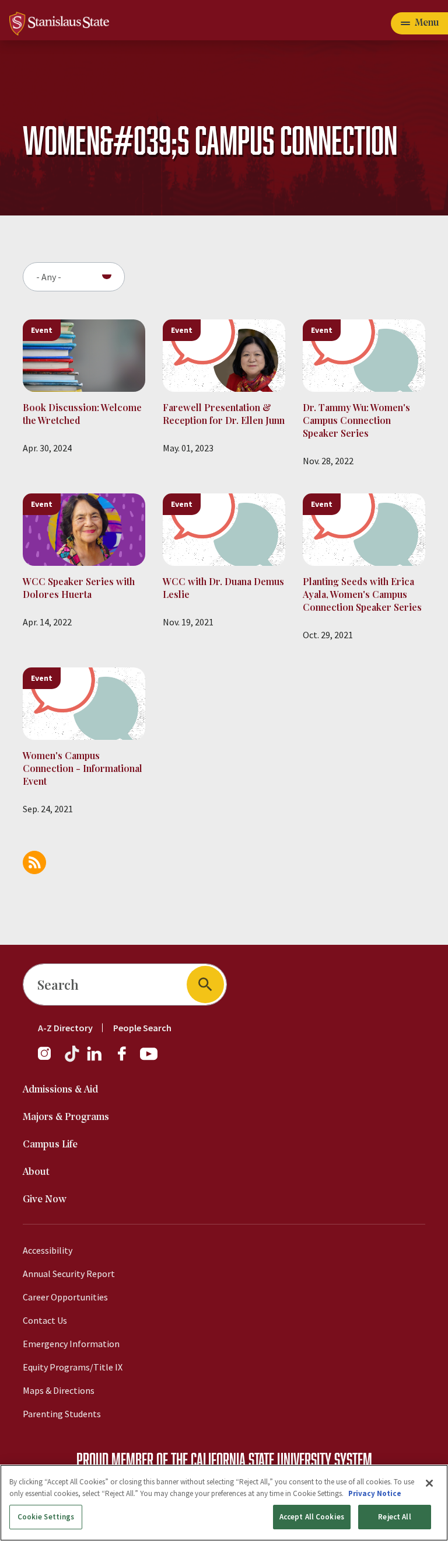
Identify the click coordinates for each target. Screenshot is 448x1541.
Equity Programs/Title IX (73, 1367)
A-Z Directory (65, 1028)
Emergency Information (71, 1343)
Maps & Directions (58, 1390)
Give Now (44, 1199)
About (36, 1172)
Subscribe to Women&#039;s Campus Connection (34, 862)
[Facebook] (126, 1059)
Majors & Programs (66, 1117)
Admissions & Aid (60, 1089)
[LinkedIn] (95, 1059)
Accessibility (47, 1250)
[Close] (429, 1483)
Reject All (394, 1517)
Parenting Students (62, 1414)
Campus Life (50, 1144)
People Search (142, 1028)
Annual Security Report (69, 1273)
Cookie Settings (46, 1517)
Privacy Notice (374, 1493)
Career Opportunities (65, 1297)
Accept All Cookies (311, 1517)
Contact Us (45, 1320)
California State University (261, 1459)
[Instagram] (49, 1059)
